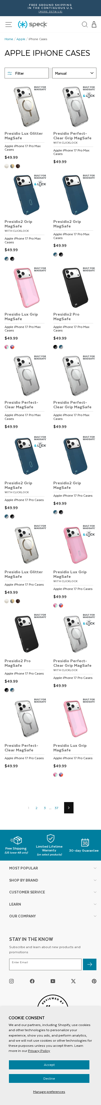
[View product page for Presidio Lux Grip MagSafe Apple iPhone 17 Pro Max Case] (26, 304)
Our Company (22, 916)
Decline (49, 1078)
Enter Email (20, 962)
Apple (20, 39)
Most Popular (23, 868)
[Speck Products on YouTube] (53, 980)
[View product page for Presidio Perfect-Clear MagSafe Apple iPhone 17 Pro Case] (26, 733)
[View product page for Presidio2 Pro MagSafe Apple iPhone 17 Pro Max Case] (74, 304)
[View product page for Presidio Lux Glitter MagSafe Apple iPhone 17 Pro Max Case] (26, 123)
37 (56, 807)
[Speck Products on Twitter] (73, 980)
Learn (15, 904)
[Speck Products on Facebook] (32, 980)
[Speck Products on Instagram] (11, 980)
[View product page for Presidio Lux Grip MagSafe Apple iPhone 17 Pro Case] (74, 733)
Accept (49, 1064)
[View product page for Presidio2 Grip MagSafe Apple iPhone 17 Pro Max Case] (74, 211)
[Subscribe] (89, 964)
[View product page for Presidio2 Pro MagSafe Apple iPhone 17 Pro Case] (26, 649)
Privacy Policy (39, 1050)
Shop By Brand (23, 880)
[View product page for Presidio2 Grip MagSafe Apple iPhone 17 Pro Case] (74, 471)
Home (9, 39)
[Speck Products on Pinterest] (94, 980)
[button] (94, 24)
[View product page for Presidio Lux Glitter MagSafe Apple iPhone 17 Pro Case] (26, 560)
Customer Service (27, 892)
